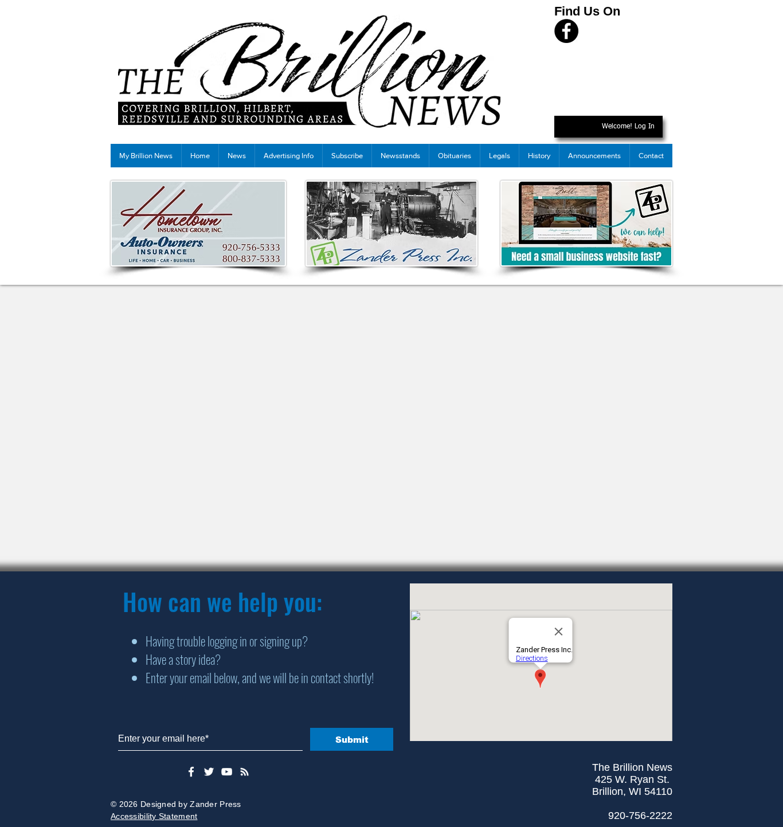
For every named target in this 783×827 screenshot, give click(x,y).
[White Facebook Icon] (191, 771)
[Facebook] (566, 31)
